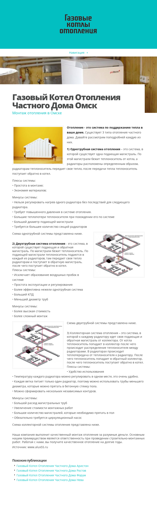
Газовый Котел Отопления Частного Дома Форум (51, 475)
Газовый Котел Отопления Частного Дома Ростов (51, 470)
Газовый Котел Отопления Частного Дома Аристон (53, 466)
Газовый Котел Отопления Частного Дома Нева (50, 480)
